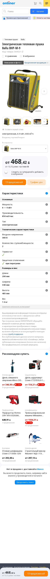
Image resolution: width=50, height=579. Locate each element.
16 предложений (9, 461)
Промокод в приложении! (17, 18)
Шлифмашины (31, 410)
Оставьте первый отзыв (14, 129)
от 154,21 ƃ (31, 384)
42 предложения (31, 461)
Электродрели (8, 375)
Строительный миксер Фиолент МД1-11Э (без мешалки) (35, 452)
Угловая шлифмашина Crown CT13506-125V (12, 452)
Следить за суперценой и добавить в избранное (27, 173)
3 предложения (8, 387)
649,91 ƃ (6, 419)
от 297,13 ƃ (31, 458)
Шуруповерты (30, 375)
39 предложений (32, 387)
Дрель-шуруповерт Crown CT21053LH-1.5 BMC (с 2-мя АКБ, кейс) (35, 379)
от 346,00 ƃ (8, 384)
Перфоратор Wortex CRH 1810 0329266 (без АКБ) (11, 414)
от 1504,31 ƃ (31, 419)
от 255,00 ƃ (8, 458)
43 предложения (31, 426)
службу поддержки (15, 334)
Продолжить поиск (25, 482)
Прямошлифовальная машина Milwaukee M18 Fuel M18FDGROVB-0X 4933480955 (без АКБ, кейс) (35, 414)
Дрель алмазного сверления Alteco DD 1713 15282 (11, 379)
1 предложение (8, 423)
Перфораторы (7, 410)
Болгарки (6, 448)
